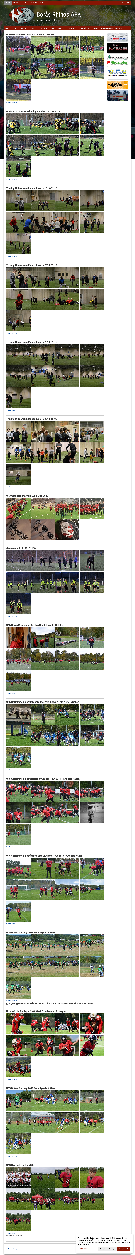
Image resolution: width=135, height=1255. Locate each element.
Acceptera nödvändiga (107, 1249)
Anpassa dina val (83, 1248)
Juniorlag (32, 2)
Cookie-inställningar (12, 1249)
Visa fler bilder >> (11, 102)
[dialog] (104, 1243)
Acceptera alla (123, 1249)
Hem (8, 2)
